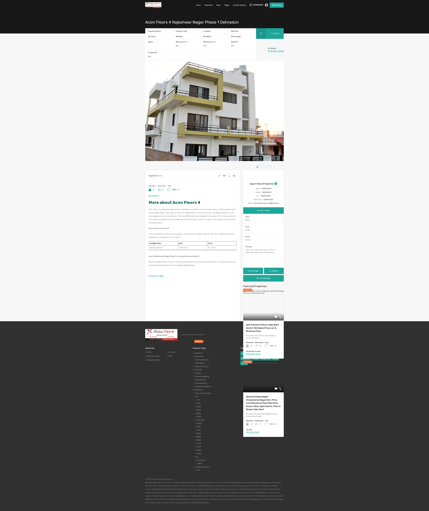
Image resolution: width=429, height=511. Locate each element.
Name (247, 217)
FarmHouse (201, 460)
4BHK (199, 413)
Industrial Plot (200, 380)
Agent (150, 42)
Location (207, 31)
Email (247, 227)
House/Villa (199, 420)
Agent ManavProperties (262, 183)
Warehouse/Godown (203, 387)
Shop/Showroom (202, 366)
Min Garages (236, 37)
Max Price (152, 37)
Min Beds (179, 37)
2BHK (199, 407)
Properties (209, 5)
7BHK (199, 447)
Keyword (234, 42)
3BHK (199, 410)
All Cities (171, 352)
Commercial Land (202, 360)
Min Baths (207, 37)
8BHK (199, 450)
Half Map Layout (153, 356)
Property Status (154, 31)
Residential (198, 390)
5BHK (199, 417)
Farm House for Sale (203, 393)
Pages (226, 5)
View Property (263, 314)
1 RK (198, 400)
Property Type (181, 31)
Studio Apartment (202, 467)
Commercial (198, 356)
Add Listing (277, 5)
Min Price (234, 31)
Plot (197, 457)
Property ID (152, 53)
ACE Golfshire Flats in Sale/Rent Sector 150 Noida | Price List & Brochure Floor (262, 327)
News (218, 5)
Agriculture (198, 353)
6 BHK (199, 443)
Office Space (200, 363)
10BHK (199, 423)
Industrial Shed (201, 383)
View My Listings (263, 211)
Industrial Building (202, 376)
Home (198, 5)
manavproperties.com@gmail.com (266, 203)
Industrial (197, 370)
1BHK (199, 403)
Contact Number (239, 5)
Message (248, 246)
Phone (247, 237)
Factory (198, 373)
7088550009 (258, 5)
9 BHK (199, 454)
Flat (196, 397)
